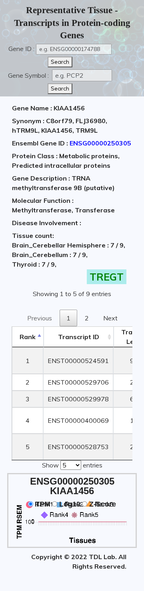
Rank (28, 337)
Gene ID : (21, 49)
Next (110, 318)
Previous (39, 318)
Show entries (72, 465)
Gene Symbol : (29, 75)
